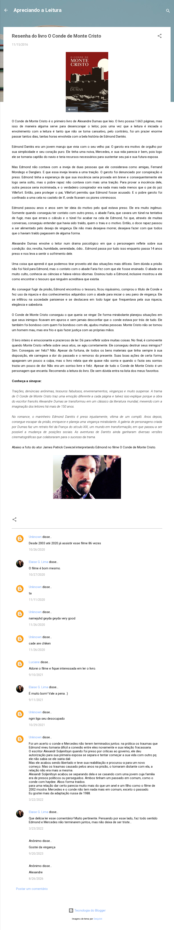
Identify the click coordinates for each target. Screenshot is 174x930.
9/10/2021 (36, 675)
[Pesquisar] (168, 11)
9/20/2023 (36, 853)
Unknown (35, 537)
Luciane (34, 662)
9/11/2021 (36, 700)
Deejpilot (98, 918)
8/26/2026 (36, 879)
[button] (159, 36)
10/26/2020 (37, 550)
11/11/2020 (37, 600)
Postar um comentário (32, 889)
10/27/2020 (37, 575)
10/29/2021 (37, 725)
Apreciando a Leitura (38, 10)
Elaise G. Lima (38, 562)
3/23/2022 (36, 828)
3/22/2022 (36, 800)
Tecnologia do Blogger (90, 910)
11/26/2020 (37, 625)
